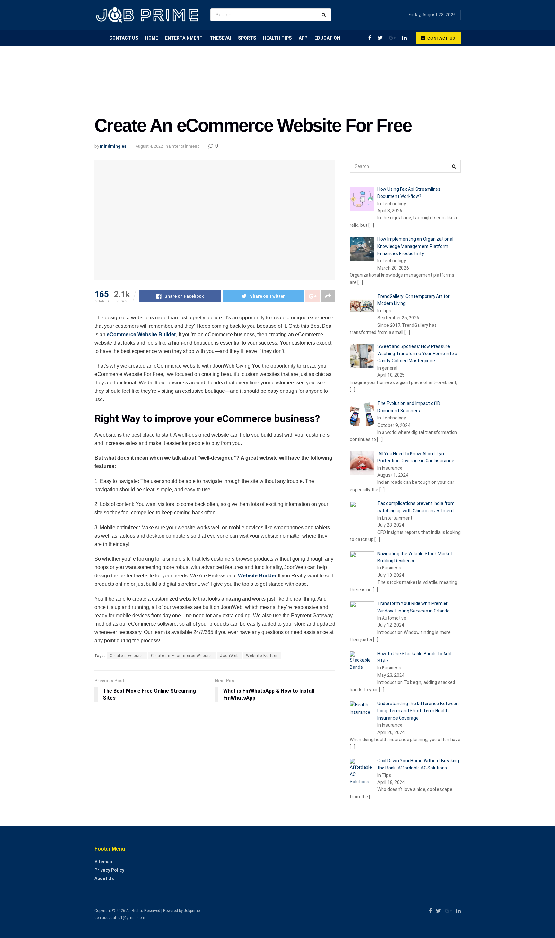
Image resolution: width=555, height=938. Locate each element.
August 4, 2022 (149, 146)
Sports (247, 38)
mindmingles (113, 146)
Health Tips (277, 38)
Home (151, 38)
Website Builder (257, 575)
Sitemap (103, 861)
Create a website (127, 655)
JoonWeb (229, 655)
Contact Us (123, 38)
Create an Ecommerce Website (182, 655)
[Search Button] (324, 14)
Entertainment (184, 38)
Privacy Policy (109, 870)
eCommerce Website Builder (141, 334)
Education (327, 38)
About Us (104, 878)
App (303, 38)
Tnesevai (220, 38)
